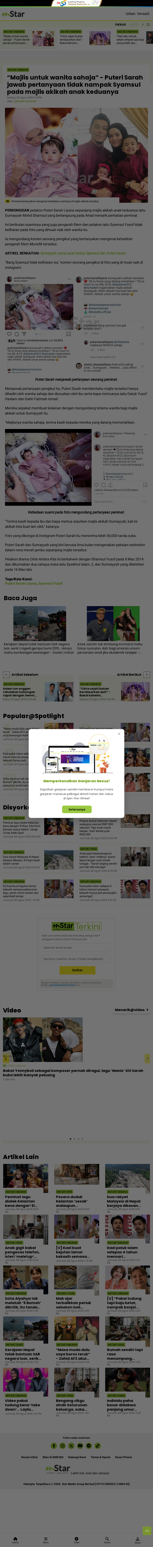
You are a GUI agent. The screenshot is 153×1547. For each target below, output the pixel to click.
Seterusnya (77, 809)
